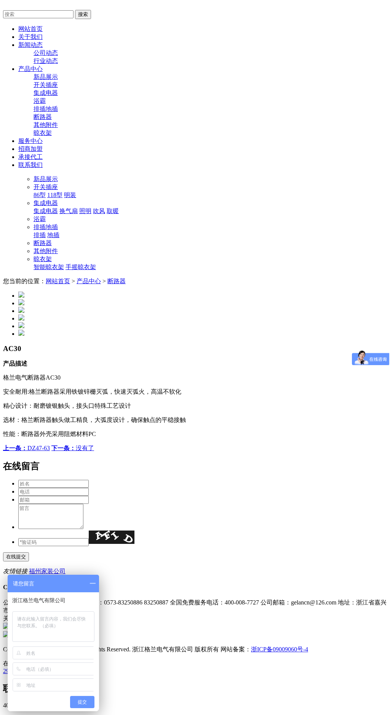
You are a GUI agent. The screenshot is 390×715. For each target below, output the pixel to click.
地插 (53, 235)
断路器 (43, 117)
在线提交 (16, 556)
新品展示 (46, 77)
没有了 (72, 448)
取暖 (113, 211)
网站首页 (58, 281)
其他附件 (46, 125)
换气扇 (68, 211)
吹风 (99, 211)
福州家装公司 (47, 571)
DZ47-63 (26, 448)
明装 (70, 195)
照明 (85, 211)
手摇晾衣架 (81, 267)
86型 (40, 195)
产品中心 (89, 281)
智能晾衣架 (49, 267)
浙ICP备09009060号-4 (279, 649)
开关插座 (46, 85)
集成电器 (46, 93)
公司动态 (46, 53)
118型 (54, 195)
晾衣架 (43, 133)
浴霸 (40, 101)
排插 (40, 235)
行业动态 (46, 61)
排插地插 (46, 109)
